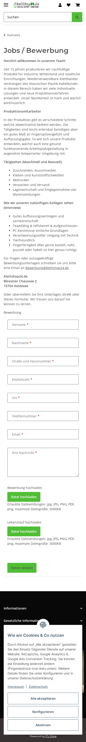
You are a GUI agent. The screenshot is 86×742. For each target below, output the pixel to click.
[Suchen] (77, 17)
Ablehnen (43, 725)
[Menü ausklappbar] (6, 3)
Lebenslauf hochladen (24, 522)
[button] (60, 5)
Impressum (16, 686)
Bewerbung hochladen (24, 488)
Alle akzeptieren (43, 698)
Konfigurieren (43, 712)
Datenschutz (38, 686)
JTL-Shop (50, 736)
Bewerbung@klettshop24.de (47, 268)
